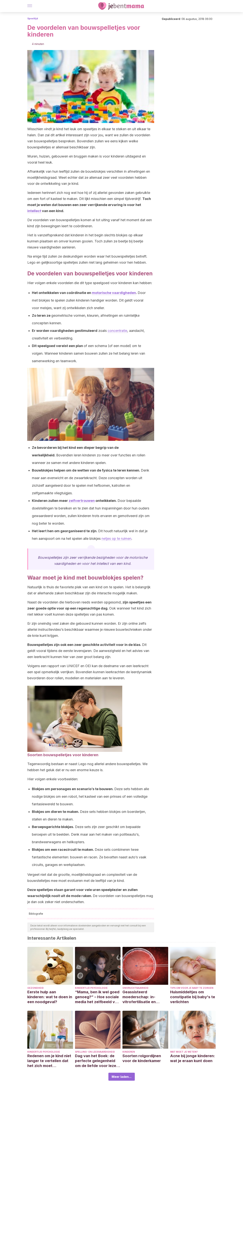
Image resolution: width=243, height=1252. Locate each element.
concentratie (117, 331)
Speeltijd (32, 18)
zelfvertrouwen (82, 501)
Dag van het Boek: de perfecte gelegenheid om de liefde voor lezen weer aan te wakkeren (96, 1061)
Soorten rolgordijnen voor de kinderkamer (141, 1058)
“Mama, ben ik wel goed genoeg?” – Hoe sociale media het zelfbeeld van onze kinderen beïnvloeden (97, 997)
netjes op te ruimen (116, 539)
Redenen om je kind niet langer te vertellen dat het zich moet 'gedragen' (49, 1061)
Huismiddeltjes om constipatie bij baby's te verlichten (192, 997)
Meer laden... (122, 1077)
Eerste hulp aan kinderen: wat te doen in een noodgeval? (49, 997)
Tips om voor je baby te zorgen (191, 987)
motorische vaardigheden (114, 293)
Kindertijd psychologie (91, 987)
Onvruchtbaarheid (135, 987)
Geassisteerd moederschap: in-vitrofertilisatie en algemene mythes (139, 997)
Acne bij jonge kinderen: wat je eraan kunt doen (192, 1058)
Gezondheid (35, 987)
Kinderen (128, 1051)
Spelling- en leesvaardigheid (95, 1051)
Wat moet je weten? (184, 1051)
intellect (34, 211)
